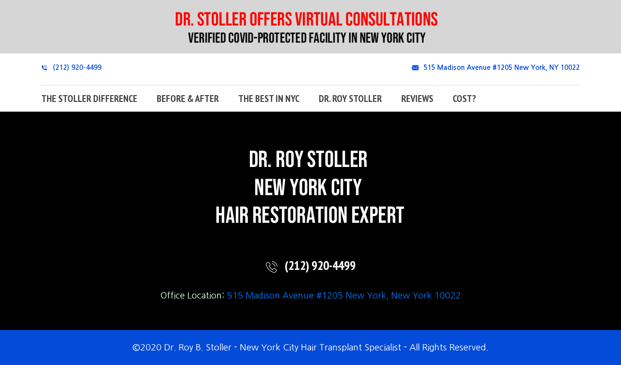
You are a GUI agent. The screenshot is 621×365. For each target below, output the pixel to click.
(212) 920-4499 (77, 67)
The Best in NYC (268, 98)
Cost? (464, 98)
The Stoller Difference (89, 98)
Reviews (417, 98)
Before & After (188, 98)
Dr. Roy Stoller (350, 98)
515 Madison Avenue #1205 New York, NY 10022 (502, 67)
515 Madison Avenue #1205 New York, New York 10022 (344, 295)
